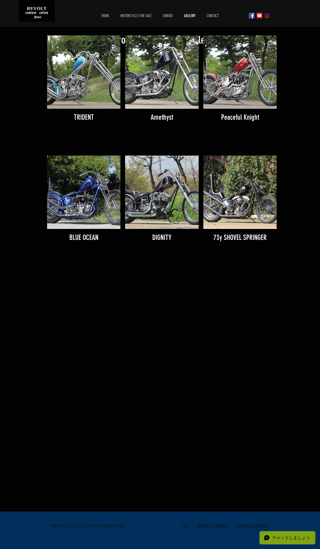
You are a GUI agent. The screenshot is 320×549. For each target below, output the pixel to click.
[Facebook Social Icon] (252, 16)
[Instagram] (267, 16)
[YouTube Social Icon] (259, 16)
